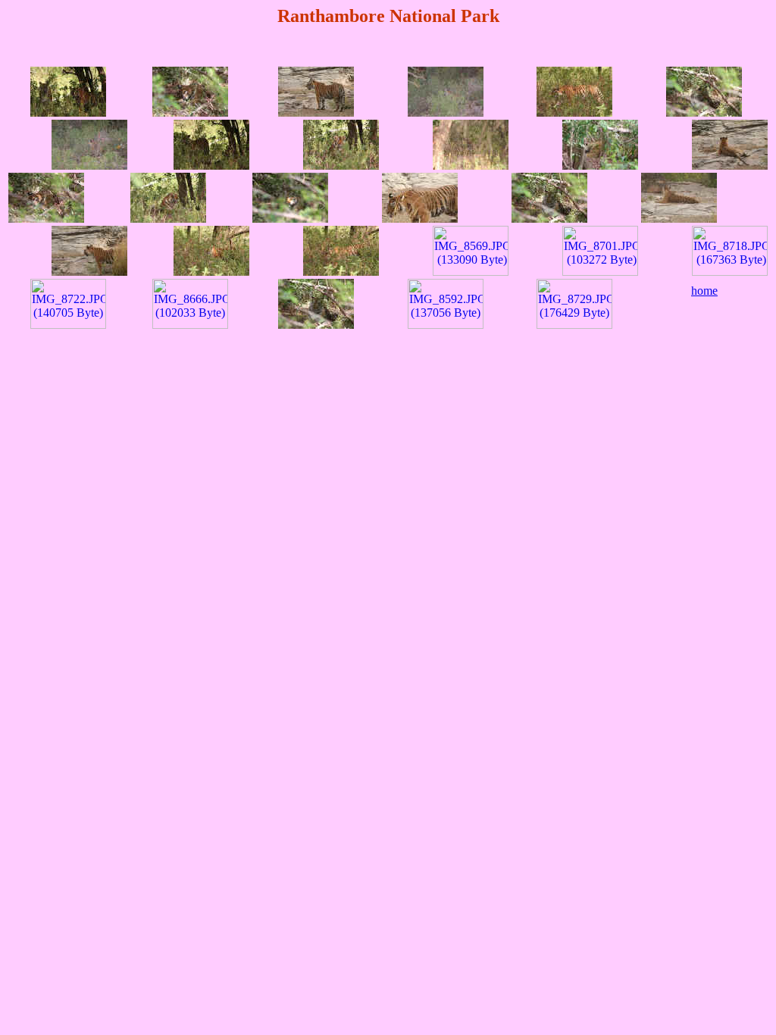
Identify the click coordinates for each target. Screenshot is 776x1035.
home (704, 290)
